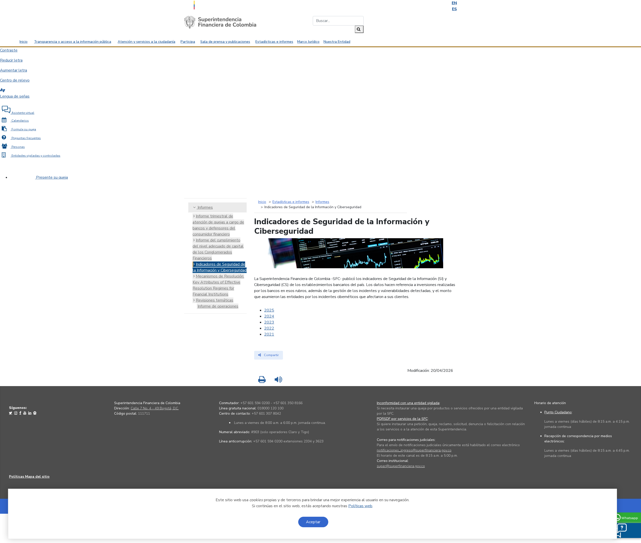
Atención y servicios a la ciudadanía (146, 41)
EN (454, 3)
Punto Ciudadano (558, 412)
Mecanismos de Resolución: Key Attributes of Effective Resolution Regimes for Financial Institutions (218, 285)
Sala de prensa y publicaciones (225, 41)
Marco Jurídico (308, 41)
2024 (269, 316)
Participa (188, 41)
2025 (269, 310)
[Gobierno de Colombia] (206, 4)
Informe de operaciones (218, 306)
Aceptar (313, 522)
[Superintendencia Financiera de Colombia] (220, 22)
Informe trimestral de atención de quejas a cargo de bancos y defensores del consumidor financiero (218, 225)
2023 (269, 322)
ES (454, 9)
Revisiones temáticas (214, 300)
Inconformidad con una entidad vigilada (408, 403)
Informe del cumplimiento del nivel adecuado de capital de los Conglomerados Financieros (218, 249)
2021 (269, 334)
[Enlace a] (11, 413)
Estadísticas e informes (274, 41)
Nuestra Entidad (337, 41)
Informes (205, 207)
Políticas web (360, 506)
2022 (269, 328)
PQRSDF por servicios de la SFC (402, 418)
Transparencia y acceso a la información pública (72, 41)
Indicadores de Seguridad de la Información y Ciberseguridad (220, 267)
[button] (619, 530)
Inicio (24, 41)
